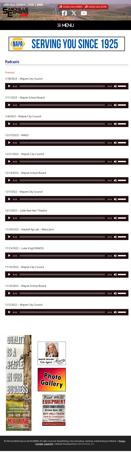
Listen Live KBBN (72, 6)
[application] (66, 86)
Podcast (10, 72)
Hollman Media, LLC (85, 444)
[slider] (122, 86)
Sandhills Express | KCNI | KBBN (23, 5)
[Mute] (115, 86)
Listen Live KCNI (98, 6)
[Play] (9, 86)
